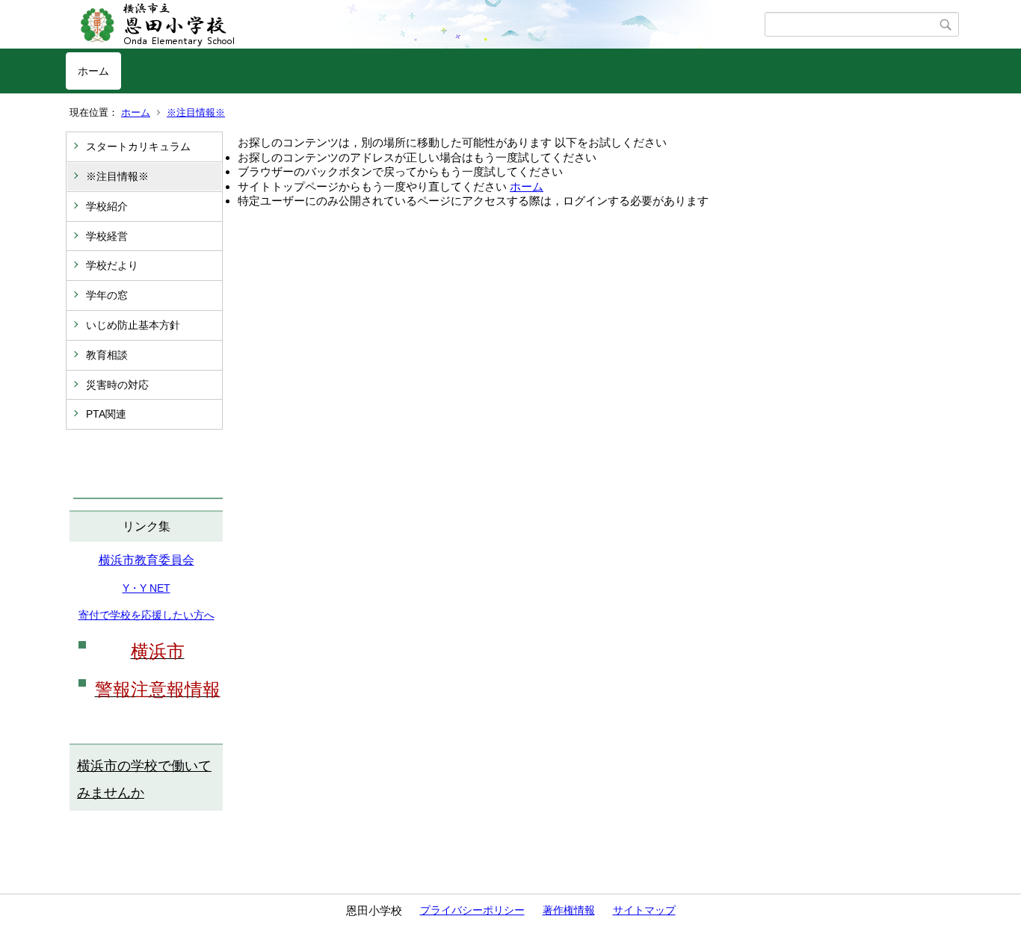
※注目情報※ (196, 112)
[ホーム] (415, 24)
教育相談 (107, 355)
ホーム (93, 71)
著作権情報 (569, 910)
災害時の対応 (117, 385)
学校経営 (107, 236)
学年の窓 (107, 295)
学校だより (112, 265)
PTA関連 (106, 414)
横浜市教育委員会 (146, 560)
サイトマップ (644, 910)
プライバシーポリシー (472, 910)
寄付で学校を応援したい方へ (146, 615)
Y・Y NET (146, 588)
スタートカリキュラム (138, 146)
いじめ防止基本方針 (133, 325)
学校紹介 (107, 206)
